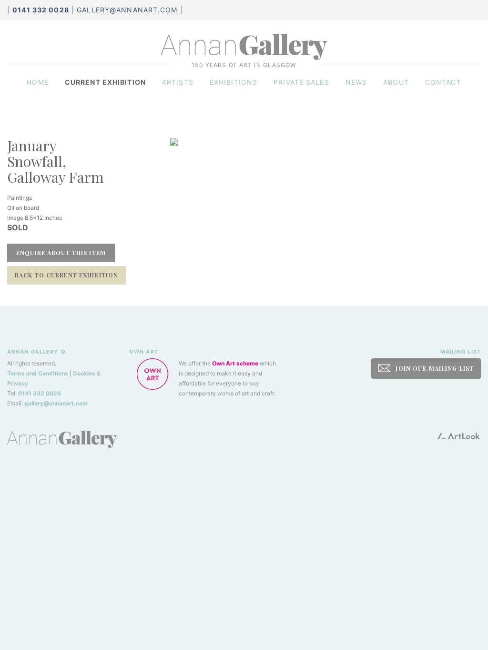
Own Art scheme (235, 363)
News (356, 82)
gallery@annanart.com (127, 10)
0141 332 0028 (39, 393)
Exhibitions (233, 82)
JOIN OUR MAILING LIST (434, 368)
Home (37, 82)
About (396, 82)
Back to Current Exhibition (66, 275)
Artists (177, 82)
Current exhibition (105, 82)
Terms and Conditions (37, 373)
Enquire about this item (61, 252)
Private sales (301, 82)
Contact (443, 82)
